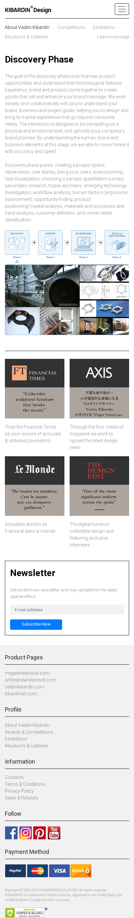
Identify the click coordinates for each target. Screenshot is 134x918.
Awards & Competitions (29, 732)
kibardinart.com (21, 693)
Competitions (71, 27)
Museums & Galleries (26, 36)
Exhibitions (104, 27)
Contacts (14, 777)
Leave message (113, 36)
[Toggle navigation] (122, 9)
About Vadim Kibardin (27, 27)
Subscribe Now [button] (36, 624)
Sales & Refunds (21, 797)
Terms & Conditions (25, 784)
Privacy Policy (19, 791)
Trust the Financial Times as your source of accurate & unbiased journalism (33, 433)
